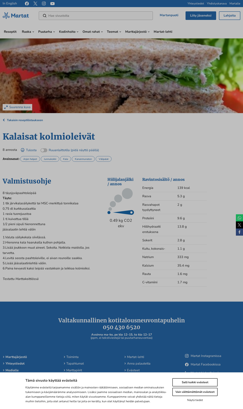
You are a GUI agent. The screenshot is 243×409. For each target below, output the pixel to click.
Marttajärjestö (136, 32)
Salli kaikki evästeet (195, 382)
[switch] (69, 149)
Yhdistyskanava (217, 4)
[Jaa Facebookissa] (239, 232)
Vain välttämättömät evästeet (195, 392)
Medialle (12, 370)
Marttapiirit (74, 370)
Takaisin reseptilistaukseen (24, 120)
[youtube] (52, 3)
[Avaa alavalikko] (33, 31)
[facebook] (27, 4)
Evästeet (133, 370)
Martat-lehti (163, 32)
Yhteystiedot (195, 4)
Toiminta (72, 357)
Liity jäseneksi (201, 15)
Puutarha (45, 32)
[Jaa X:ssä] (239, 225)
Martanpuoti (169, 15)
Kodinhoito (67, 32)
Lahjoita (230, 15)
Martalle (234, 4)
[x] (35, 4)
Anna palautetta (138, 363)
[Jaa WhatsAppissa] (239, 217)
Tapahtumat (75, 363)
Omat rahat (91, 32)
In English (10, 3)
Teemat (112, 32)
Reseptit (10, 32)
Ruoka (26, 32)
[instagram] (44, 4)
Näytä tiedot (195, 400)
